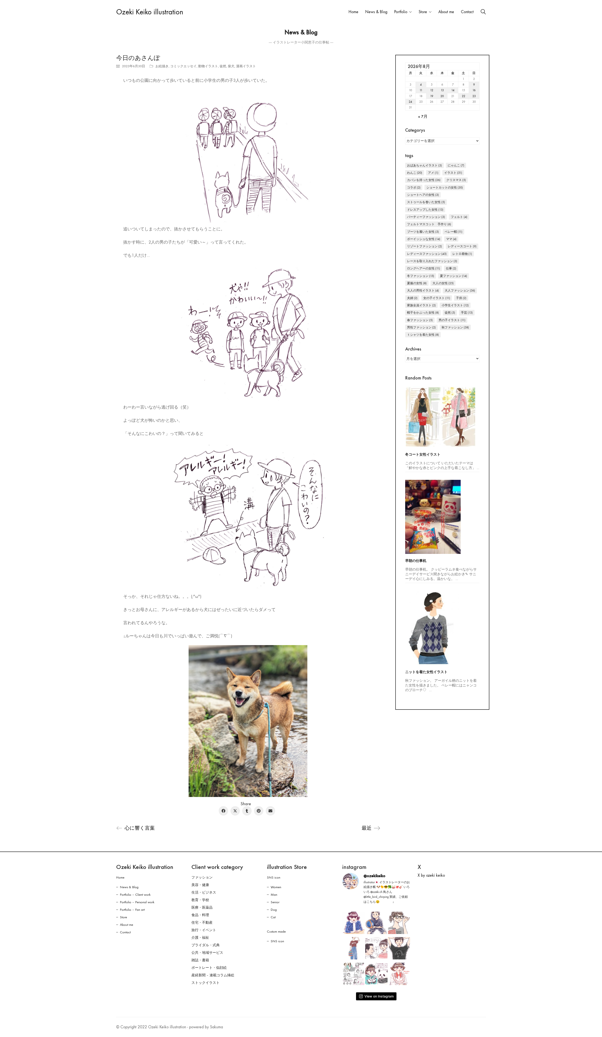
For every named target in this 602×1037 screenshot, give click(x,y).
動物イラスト (208, 66)
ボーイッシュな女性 (423, 239)
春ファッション (420, 320)
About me (126, 925)
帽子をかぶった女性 (423, 312)
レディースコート (462, 246)
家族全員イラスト (421, 305)
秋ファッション (455, 327)
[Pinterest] (258, 811)
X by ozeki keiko (431, 875)
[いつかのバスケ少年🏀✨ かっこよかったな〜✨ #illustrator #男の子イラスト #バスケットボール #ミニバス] (376, 923)
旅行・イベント (203, 930)
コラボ (413, 187)
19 (431, 96)
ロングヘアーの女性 (423, 268)
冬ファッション (420, 276)
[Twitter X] (235, 811)
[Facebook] (223, 811)
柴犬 (231, 66)
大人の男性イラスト (423, 290)
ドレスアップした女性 (425, 209)
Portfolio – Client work (135, 894)
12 (431, 90)
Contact (125, 932)
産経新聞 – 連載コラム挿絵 (212, 975)
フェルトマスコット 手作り (429, 224)
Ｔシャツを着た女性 (423, 334)
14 (452, 90)
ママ (451, 239)
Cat (273, 917)
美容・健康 (200, 885)
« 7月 (423, 116)
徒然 (223, 66)
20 (442, 96)
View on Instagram (379, 996)
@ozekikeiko (374, 875)
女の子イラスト (436, 298)
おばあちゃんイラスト (424, 165)
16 (473, 90)
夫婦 (412, 298)
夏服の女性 (417, 283)
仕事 (451, 268)
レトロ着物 (462, 254)
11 (421, 90)
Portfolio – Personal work (137, 902)
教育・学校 (200, 900)
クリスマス (456, 180)
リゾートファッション (424, 246)
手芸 (467, 312)
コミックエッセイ (183, 66)
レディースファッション (427, 254)
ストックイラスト (205, 983)
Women (276, 887)
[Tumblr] (247, 811)
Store (123, 917)
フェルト (459, 217)
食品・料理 (200, 915)
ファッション (202, 877)
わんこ (414, 172)
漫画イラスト (246, 66)
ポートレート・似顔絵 (209, 968)
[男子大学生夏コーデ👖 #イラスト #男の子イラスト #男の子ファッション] (399, 948)
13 (442, 90)
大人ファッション (460, 290)
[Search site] (483, 12)
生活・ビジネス (203, 892)
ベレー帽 (453, 231)
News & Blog (129, 887)
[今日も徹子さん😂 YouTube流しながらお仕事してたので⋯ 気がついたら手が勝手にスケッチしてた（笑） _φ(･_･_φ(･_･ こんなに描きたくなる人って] (353, 923)
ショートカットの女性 (444, 187)
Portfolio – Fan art (132, 909)
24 (410, 101)
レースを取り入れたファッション (432, 261)
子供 (461, 298)
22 (463, 96)
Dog (274, 909)
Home (120, 877)
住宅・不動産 (202, 922)
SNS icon (273, 877)
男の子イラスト (452, 320)
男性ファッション (421, 327)
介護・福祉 (200, 937)
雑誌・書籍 (200, 960)
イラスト (453, 172)
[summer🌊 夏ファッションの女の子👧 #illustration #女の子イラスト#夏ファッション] (353, 948)
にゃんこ (456, 165)
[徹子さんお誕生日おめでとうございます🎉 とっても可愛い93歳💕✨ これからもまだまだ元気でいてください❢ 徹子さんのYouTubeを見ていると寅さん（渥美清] (376, 948)
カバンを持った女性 (423, 180)
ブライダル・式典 (205, 945)
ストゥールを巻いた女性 (426, 202)
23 (474, 96)
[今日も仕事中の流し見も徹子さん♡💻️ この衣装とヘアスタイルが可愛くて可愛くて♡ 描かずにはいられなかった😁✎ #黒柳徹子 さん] (399, 974)
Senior (275, 902)
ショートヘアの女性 (423, 195)
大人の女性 (443, 283)
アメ (433, 172)
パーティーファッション (426, 217)
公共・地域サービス (207, 952)
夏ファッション (453, 276)
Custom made (276, 931)
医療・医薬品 (202, 907)
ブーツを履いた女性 (423, 231)
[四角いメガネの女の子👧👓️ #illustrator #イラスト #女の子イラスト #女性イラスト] (399, 923)
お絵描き (162, 66)
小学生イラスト (455, 305)
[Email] (270, 811)
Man (274, 894)
